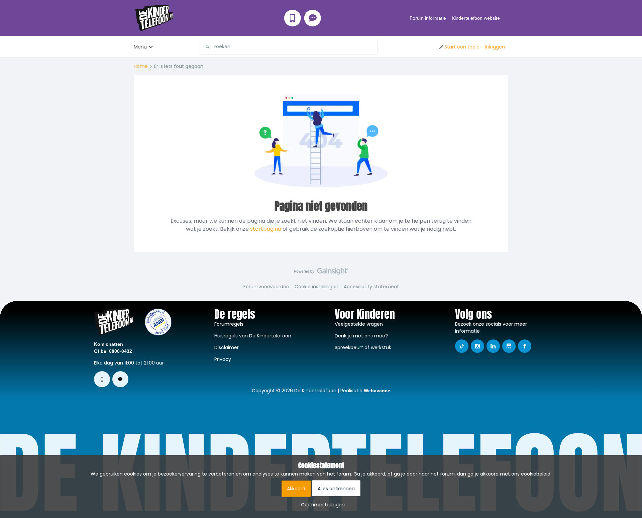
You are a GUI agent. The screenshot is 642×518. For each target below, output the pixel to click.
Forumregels (228, 324)
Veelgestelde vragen (359, 324)
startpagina (265, 229)
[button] (458, 46)
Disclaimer (226, 347)
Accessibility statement (371, 286)
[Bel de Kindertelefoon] (292, 18)
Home (141, 66)
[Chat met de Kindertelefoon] (312, 18)
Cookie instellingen (316, 286)
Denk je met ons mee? (361, 335)
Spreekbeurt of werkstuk (363, 347)
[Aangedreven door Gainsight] (321, 273)
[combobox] (289, 47)
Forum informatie (428, 18)
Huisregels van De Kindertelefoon (252, 335)
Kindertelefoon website (476, 18)
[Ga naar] (205, 47)
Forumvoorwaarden (266, 286)
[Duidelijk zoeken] (372, 47)
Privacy (222, 359)
